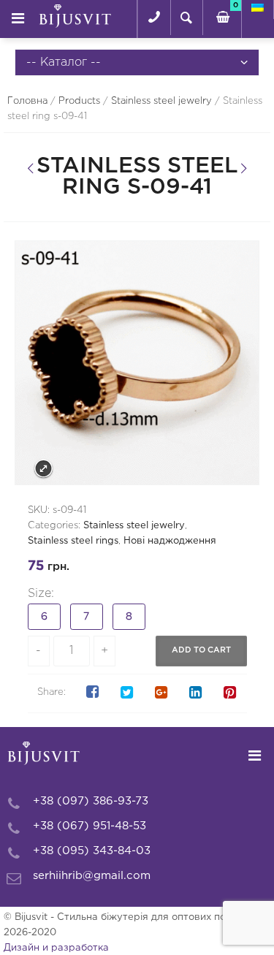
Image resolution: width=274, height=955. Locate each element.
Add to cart (201, 650)
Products (79, 101)
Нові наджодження (169, 541)
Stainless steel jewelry (161, 101)
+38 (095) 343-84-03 (92, 851)
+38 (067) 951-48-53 (89, 826)
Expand (43, 469)
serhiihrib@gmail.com (92, 875)
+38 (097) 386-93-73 (90, 801)
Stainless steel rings (73, 541)
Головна (27, 101)
